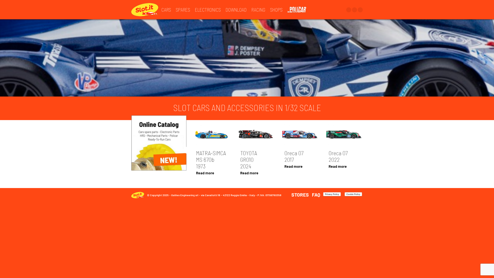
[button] (187, 150)
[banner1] (158, 142)
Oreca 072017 (294, 156)
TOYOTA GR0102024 (248, 159)
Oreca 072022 (338, 156)
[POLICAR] (299, 9)
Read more (205, 173)
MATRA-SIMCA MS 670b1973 (211, 159)
